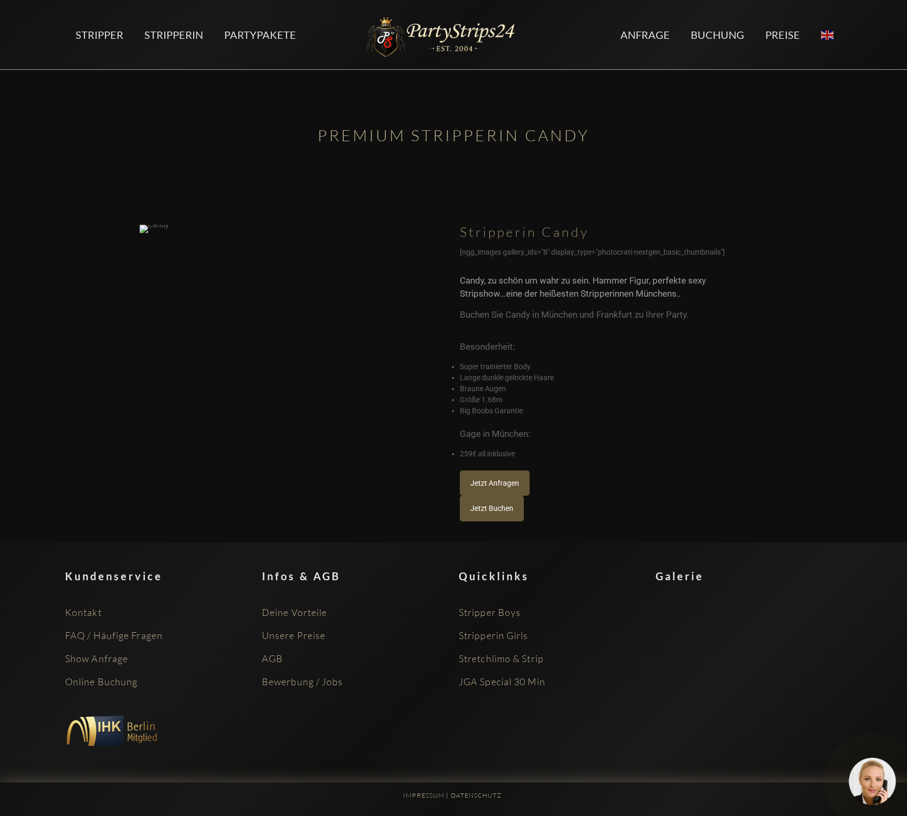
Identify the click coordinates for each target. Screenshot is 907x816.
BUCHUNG (717, 34)
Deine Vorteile (294, 612)
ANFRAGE (645, 34)
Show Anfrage (96, 658)
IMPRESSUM (424, 795)
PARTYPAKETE (260, 34)
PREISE (782, 34)
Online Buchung (101, 681)
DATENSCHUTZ (476, 795)
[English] (828, 34)
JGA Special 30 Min (502, 681)
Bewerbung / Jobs (302, 681)
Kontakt (83, 612)
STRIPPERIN (173, 34)
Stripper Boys (490, 612)
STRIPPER (99, 34)
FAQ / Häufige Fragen (114, 635)
